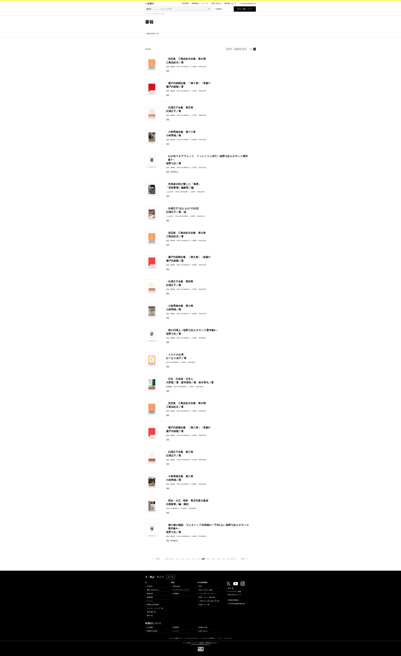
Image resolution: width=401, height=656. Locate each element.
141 (177, 559)
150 (223, 559)
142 (182, 559)
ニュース (204, 3)
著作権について (230, 3)
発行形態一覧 (156, 13)
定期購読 (176, 593)
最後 (243, 559)
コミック (150, 601)
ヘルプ (219, 638)
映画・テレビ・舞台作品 (207, 597)
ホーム (147, 13)
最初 (158, 559)
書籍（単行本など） (153, 590)
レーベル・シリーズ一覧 (155, 608)
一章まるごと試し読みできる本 (209, 601)
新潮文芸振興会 (233, 600)
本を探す (150, 586)
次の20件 (231, 559)
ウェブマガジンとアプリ (181, 590)
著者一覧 (150, 615)
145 (198, 559)
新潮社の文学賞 (152, 631)
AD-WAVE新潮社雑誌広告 (236, 603)
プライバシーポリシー (192, 638)
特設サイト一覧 (204, 604)
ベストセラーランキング (207, 593)
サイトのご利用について (176, 638)
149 (218, 559)
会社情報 (185, 3)
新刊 (200, 586)
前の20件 (170, 559)
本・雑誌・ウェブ (246, 9)
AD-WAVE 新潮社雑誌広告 (248, 3)
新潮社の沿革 (203, 627)
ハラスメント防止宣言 (208, 638)
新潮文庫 (150, 593)
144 (193, 559)
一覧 (171, 577)
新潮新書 (150, 597)
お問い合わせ (216, 3)
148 (213, 559)
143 (187, 559)
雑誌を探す (176, 586)
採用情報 (195, 3)
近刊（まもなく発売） (206, 590)
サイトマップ (228, 638)
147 (208, 559)
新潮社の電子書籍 (153, 604)
